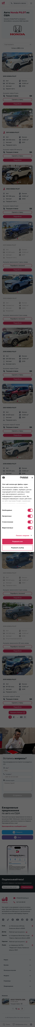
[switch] (30, 516)
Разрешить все (17, 541)
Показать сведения (22, 535)
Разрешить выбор (17, 548)
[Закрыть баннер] (32, 477)
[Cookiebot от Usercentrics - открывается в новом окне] (21, 478)
